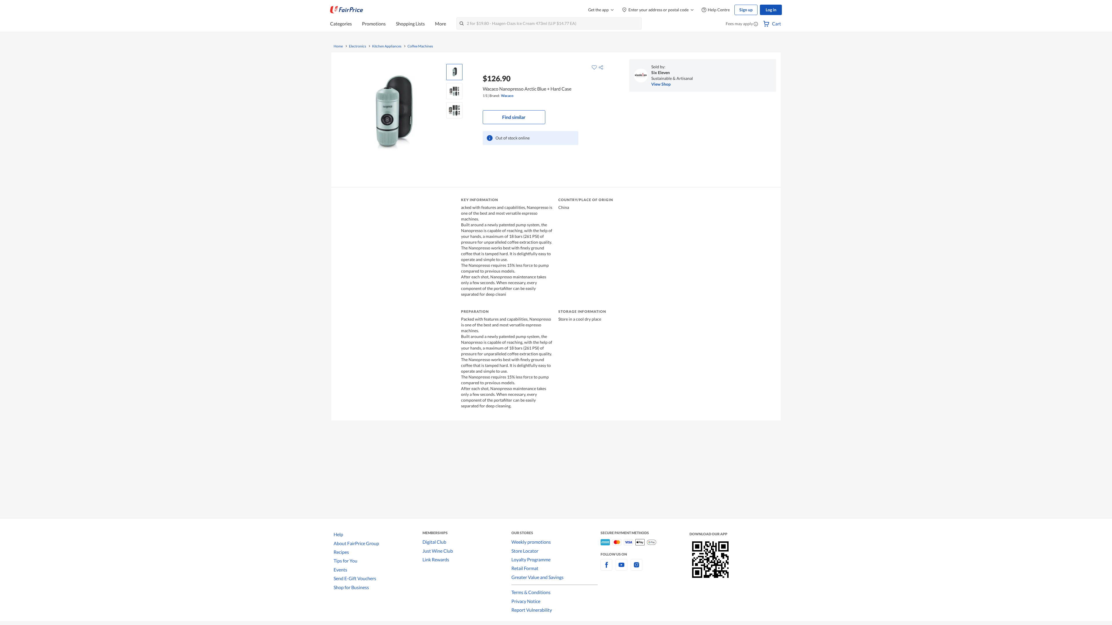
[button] (755, 24)
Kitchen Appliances (386, 46)
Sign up (746, 9)
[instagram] (636, 568)
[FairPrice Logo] (346, 9)
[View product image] (454, 72)
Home (338, 46)
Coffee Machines (420, 46)
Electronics (357, 46)
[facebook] (606, 568)
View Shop (661, 84)
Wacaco (507, 95)
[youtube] (621, 568)
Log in (771, 9)
